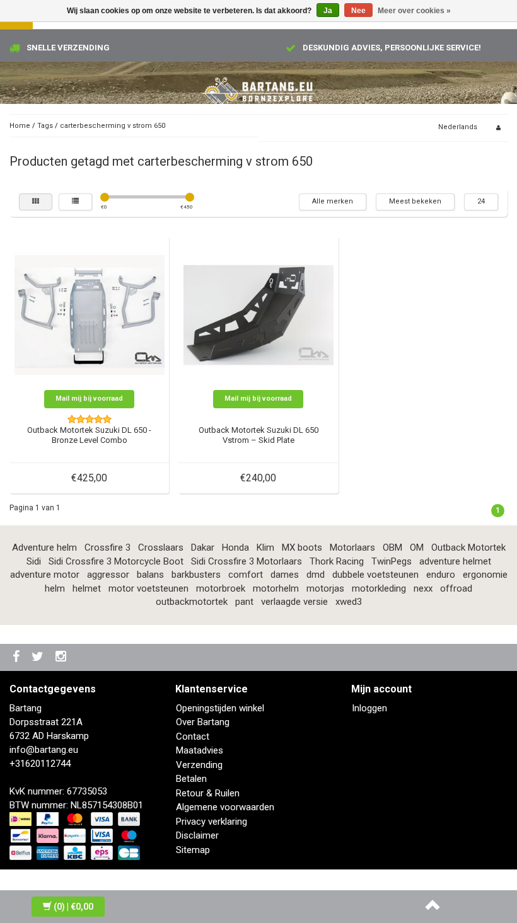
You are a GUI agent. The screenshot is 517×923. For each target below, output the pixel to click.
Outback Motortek (468, 547)
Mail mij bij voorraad (89, 398)
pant (244, 601)
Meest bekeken (415, 201)
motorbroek (220, 588)
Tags (45, 126)
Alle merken (332, 201)
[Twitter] (39, 657)
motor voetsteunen (148, 588)
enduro (440, 574)
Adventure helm (44, 547)
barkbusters (196, 574)
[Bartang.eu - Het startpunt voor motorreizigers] (258, 91)
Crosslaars (160, 547)
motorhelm (276, 588)
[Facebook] (18, 657)
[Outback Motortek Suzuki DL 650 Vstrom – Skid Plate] (258, 314)
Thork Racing (337, 561)
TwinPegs (391, 561)
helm (55, 588)
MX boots (302, 547)
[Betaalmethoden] (75, 836)
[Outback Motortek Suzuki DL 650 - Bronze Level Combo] (90, 314)
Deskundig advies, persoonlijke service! (392, 47)
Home (19, 126)
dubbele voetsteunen (375, 574)
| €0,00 (73, 907)
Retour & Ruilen (208, 793)
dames (284, 574)
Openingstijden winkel (220, 708)
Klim (265, 547)
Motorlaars (352, 547)
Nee (358, 10)
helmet (87, 588)
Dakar (202, 547)
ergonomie (485, 574)
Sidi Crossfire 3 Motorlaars (246, 561)
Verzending (199, 765)
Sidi (33, 561)
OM (417, 547)
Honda (235, 547)
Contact (192, 736)
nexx (423, 588)
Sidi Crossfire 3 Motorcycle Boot (116, 561)
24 (481, 201)
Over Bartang (202, 722)
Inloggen (369, 708)
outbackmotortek (192, 601)
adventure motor (44, 574)
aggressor (108, 574)
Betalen (191, 778)
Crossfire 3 (107, 547)
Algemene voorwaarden (225, 807)
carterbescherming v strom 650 (112, 126)
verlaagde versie (294, 601)
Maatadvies (199, 750)
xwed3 (348, 601)
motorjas (325, 588)
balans (150, 574)
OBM (392, 547)
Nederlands (457, 127)
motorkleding (379, 588)
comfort (245, 574)
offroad (456, 588)
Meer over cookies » (414, 10)
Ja (327, 10)
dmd (315, 574)
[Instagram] (62, 657)
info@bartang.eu (43, 749)
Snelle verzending (68, 47)
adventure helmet (455, 561)
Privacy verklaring (211, 821)
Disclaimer (197, 835)
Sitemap (193, 850)
